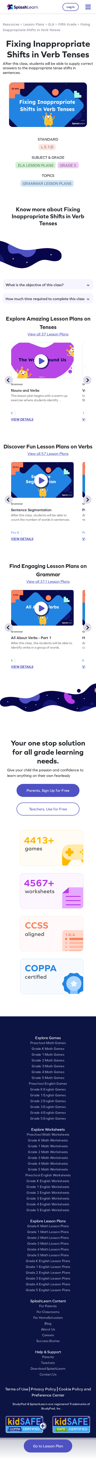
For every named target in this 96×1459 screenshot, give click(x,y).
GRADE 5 (68, 165)
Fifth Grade (67, 24)
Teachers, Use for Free (48, 809)
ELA (51, 24)
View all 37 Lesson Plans (48, 334)
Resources (11, 24)
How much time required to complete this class (45, 299)
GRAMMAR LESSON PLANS (47, 183)
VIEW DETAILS (22, 419)
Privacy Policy (43, 1389)
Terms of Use (17, 1389)
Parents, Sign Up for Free (48, 790)
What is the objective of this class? (35, 285)
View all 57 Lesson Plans (48, 453)
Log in (71, 7)
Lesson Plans (34, 24)
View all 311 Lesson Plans (48, 581)
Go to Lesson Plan (48, 1446)
